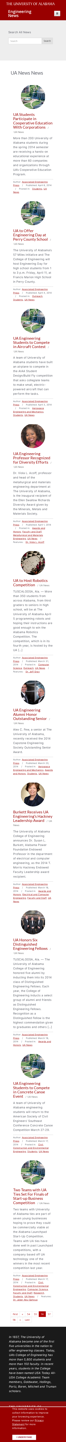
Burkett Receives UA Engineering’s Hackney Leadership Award (32, 816)
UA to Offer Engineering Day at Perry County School (31, 234)
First (15, 1314)
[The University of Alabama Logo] (31, 4)
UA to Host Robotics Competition (30, 582)
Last (27, 1319)
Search (47, 40)
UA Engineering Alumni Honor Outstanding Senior (30, 714)
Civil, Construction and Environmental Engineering (31, 1148)
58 (14, 1319)
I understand (24, 1437)
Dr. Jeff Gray (33, 671)
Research (39, 1293)
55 (35, 1314)
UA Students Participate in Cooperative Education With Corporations (33, 120)
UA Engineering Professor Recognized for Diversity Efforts (31, 457)
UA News (30, 299)
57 (49, 1314)
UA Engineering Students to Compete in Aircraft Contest (31, 342)
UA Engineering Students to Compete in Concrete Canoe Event (31, 1089)
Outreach (37, 296)
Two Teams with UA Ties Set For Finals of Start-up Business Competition (30, 1196)
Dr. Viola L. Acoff (35, 542)
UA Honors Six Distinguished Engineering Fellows (30, 944)
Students (37, 188)
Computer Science (37, 1289)
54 (28, 1314)
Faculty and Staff (32, 531)
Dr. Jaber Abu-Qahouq (25, 1299)
